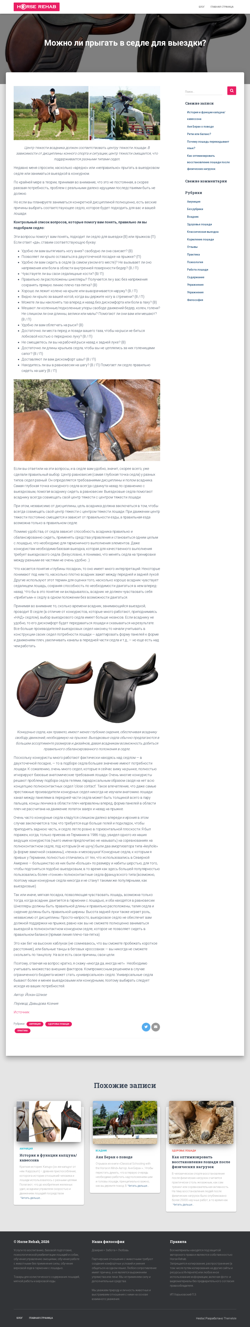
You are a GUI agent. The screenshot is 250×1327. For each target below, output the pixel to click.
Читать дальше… (31, 1197)
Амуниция (35, 1024)
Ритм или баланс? (199, 134)
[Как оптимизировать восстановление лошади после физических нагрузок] (201, 1122)
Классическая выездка (203, 231)
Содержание (195, 277)
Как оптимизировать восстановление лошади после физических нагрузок (208, 162)
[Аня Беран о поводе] (125, 1122)
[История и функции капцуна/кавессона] (49, 1121)
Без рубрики (195, 209)
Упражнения (195, 284)
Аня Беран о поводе (200, 126)
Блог (202, 6)
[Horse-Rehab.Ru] (36, 7)
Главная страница (222, 6)
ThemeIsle (230, 1318)
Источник (21, 1012)
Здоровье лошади (58, 1024)
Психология (195, 262)
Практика (22, 1031)
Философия (195, 300)
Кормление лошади (200, 239)
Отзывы (192, 246)
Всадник (193, 216)
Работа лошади (197, 269)
